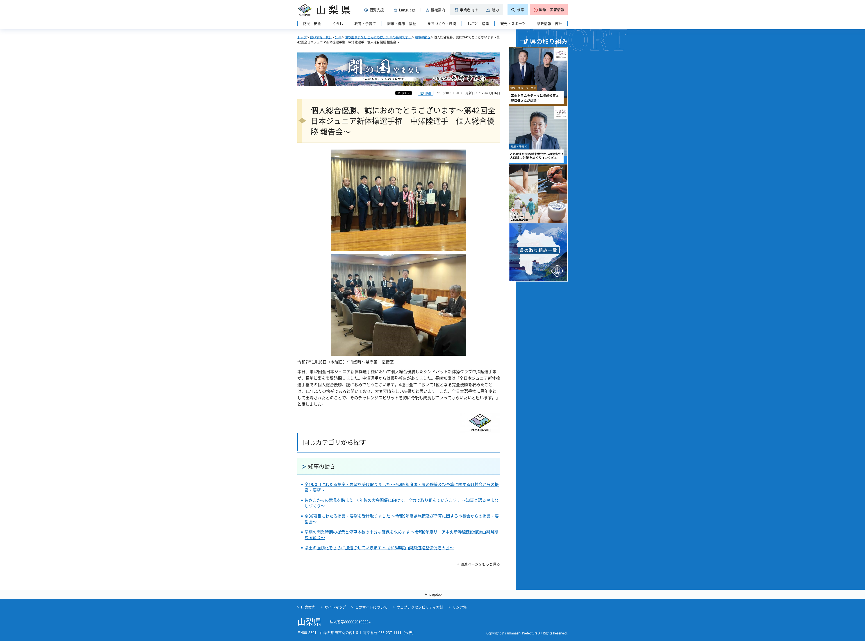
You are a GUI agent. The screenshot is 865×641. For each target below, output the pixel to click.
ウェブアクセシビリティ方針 (419, 607)
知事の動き (422, 37)
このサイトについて (371, 607)
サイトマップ (335, 607)
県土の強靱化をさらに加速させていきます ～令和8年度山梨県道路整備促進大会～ (379, 548)
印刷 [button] (428, 93)
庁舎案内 (308, 607)
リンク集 (459, 607)
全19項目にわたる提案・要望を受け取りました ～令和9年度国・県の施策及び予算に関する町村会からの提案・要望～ (402, 487)
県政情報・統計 (321, 37)
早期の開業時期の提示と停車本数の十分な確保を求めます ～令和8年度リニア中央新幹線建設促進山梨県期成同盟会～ (401, 535)
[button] (375, 9)
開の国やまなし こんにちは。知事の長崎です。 (378, 37)
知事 (338, 37)
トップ (302, 37)
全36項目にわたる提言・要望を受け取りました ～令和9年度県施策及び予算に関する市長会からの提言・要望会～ (402, 519)
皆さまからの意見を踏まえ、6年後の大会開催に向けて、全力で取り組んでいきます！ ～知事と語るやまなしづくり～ (401, 503)
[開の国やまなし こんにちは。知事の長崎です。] (398, 69)
